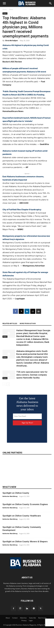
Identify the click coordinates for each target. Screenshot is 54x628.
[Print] (38, 311)
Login (31, 620)
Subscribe (32, 618)
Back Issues (42, 618)
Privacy (23, 620)
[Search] (50, 3)
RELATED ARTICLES (10, 323)
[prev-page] (4, 384)
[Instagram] (20, 608)
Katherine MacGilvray (10, 496)
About (8, 618)
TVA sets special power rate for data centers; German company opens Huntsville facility (31, 375)
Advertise (23, 618)
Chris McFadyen (11, 40)
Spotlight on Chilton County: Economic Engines (25, 504)
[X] (21, 311)
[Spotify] (33, 608)
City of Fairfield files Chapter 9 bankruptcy (22, 209)
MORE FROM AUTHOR (28, 323)
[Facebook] (15, 311)
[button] (4, 3)
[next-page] (8, 384)
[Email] (32, 311)
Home (5, 9)
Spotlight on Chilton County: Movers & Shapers (25, 541)
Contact (15, 618)
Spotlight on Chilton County (16, 493)
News (11, 9)
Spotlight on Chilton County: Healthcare (22, 515)
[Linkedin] (27, 311)
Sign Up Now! (27, 423)
